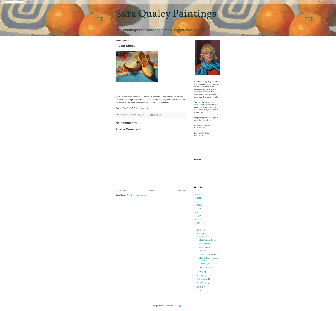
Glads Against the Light (208, 240)
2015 (199, 219)
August (202, 233)
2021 (199, 201)
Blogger (179, 306)
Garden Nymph (205, 264)
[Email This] (150, 115)
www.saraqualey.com (203, 105)
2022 (199, 198)
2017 (199, 212)
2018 (199, 209)
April (201, 275)
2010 (199, 291)
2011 (199, 287)
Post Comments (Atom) (136, 195)
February (203, 279)
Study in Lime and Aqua (209, 254)
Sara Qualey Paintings (166, 14)
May (201, 272)
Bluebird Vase (204, 244)
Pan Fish (202, 251)
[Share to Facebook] (158, 115)
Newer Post (121, 191)
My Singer (203, 236)
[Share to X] (155, 115)
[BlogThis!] (153, 115)
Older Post (181, 191)
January (203, 282)
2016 (199, 216)
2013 (199, 227)
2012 (199, 230)
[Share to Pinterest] (160, 115)
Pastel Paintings (205, 267)
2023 (199, 194)
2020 (199, 205)
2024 (199, 191)
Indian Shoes (204, 247)
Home (151, 191)
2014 (199, 223)
